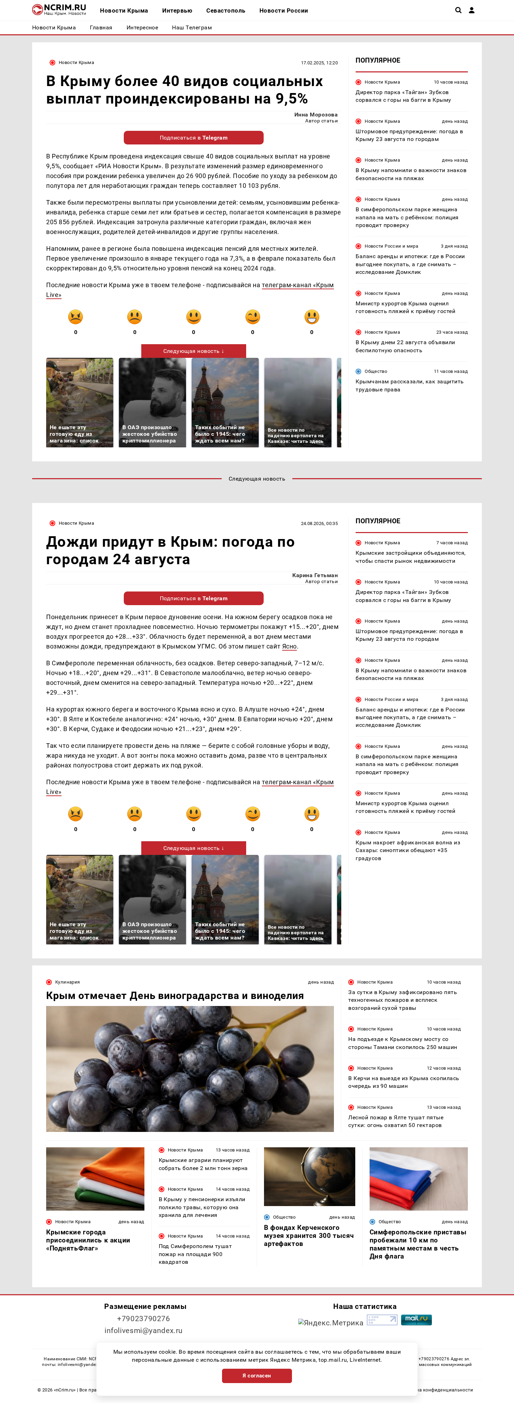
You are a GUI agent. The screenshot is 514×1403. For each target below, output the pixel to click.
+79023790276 (143, 1319)
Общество (376, 371)
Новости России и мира (391, 246)
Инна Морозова (316, 114)
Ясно (289, 646)
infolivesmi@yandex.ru (144, 1330)
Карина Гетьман (315, 575)
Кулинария (67, 982)
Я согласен (257, 1376)
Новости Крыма (76, 62)
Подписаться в (194, 137)
